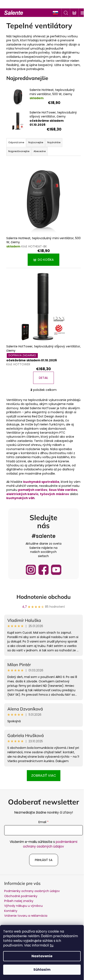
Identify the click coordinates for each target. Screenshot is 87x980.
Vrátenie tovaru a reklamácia (25, 916)
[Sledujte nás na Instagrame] (31, 569)
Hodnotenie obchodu (43, 596)
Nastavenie (41, 956)
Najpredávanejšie (18, 151)
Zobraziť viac (43, 775)
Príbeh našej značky (18, 901)
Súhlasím (41, 969)
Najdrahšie (53, 142)
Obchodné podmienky (20, 896)
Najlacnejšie (35, 142)
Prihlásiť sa (43, 860)
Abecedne (40, 151)
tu (51, 945)
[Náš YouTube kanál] (56, 569)
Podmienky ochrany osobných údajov (32, 891)
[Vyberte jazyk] (56, 13)
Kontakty (10, 911)
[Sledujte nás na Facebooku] (43, 569)
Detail (43, 378)
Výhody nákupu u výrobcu (23, 906)
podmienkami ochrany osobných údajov (50, 844)
